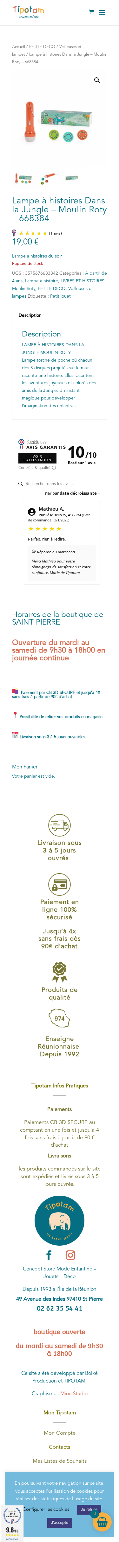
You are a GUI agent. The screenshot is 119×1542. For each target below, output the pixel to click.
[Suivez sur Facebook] (48, 1255)
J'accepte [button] (59, 1523)
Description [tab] (30, 315)
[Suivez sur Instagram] (70, 1255)
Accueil (18, 47)
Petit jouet (60, 296)
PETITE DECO (42, 47)
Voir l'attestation (37, 458)
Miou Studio (74, 1394)
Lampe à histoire (41, 281)
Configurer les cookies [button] (46, 1509)
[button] (97, 80)
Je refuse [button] (89, 1510)
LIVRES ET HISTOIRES (82, 281)
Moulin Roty (23, 288)
